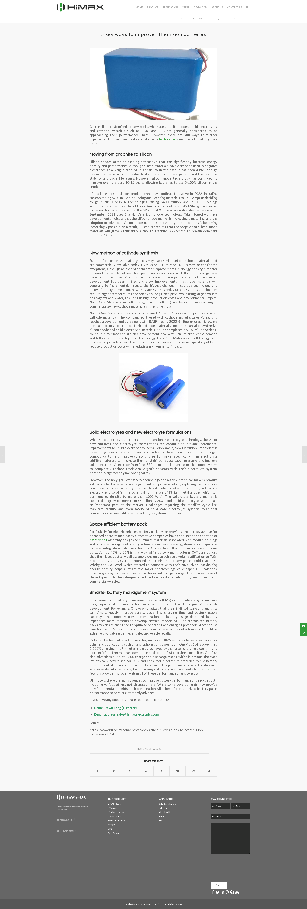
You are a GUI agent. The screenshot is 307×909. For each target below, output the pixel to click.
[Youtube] (237, 892)
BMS (207, 669)
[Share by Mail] (209, 771)
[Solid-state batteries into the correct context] (304, 454)
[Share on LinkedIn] (146, 771)
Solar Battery (113, 833)
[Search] (247, 7)
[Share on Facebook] (98, 771)
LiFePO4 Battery (115, 804)
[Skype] (232, 892)
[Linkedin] (222, 892)
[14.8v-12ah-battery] (153, 84)
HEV (161, 820)
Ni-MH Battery (114, 816)
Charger (111, 824)
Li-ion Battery (114, 808)
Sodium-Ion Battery (116, 820)
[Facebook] (213, 892)
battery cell (98, 540)
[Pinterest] (227, 892)
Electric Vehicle (166, 812)
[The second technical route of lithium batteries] (2, 454)
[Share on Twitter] (114, 771)
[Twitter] (217, 892)
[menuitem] (139, 7)
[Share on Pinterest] (130, 771)
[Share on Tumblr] (161, 771)
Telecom (163, 808)
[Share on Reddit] (193, 771)
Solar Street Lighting (167, 804)
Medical (162, 816)
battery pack (168, 139)
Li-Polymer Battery (116, 812)
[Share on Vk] (177, 771)
